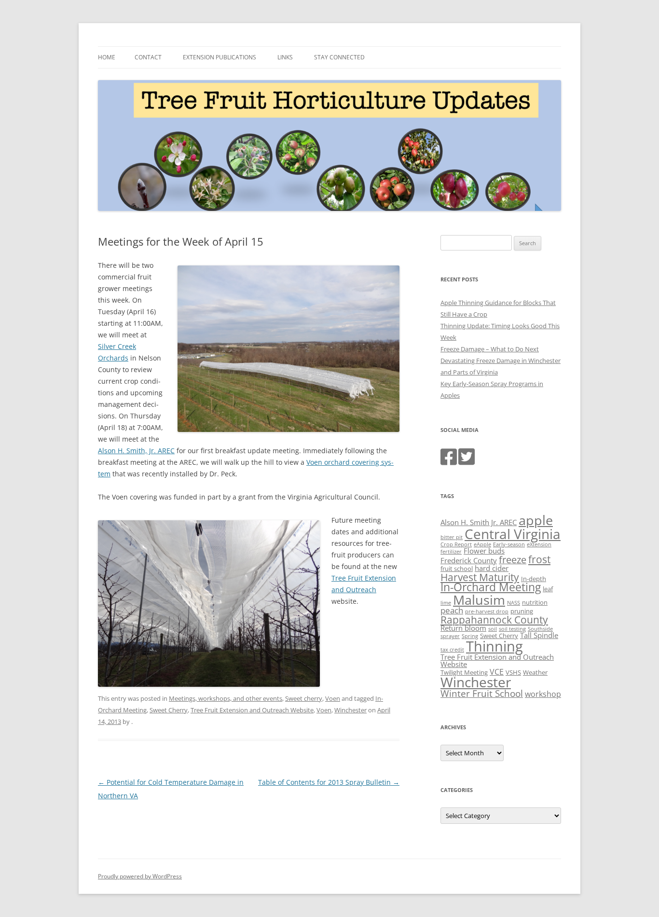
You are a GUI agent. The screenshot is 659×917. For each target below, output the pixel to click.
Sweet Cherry (169, 710)
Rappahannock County (494, 619)
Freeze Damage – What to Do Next (489, 349)
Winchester (350, 710)
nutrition (535, 602)
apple (536, 520)
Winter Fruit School (481, 693)
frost (539, 559)
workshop (543, 694)
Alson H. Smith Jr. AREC (478, 522)
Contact (148, 57)
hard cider (491, 568)
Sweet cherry (303, 698)
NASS (513, 602)
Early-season (509, 544)
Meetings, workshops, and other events (225, 698)
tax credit (452, 649)
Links (285, 57)
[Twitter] (466, 461)
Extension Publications (219, 57)
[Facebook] (448, 461)
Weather (535, 672)
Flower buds (484, 551)
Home (106, 57)
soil (492, 628)
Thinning (494, 646)
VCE (497, 672)
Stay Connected (339, 57)
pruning (521, 611)
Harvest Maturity (479, 577)
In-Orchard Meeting (490, 587)
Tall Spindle (539, 635)
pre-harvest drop (486, 611)
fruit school (456, 568)
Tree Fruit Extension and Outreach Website (252, 710)
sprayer (450, 636)
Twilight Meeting (464, 672)
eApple (482, 544)
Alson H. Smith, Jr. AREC (136, 450)
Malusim (479, 600)
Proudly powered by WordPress (140, 876)
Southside (540, 628)
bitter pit (451, 537)
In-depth (533, 578)
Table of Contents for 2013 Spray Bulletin (328, 782)
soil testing (512, 628)
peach (451, 610)
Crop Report (456, 544)
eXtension (539, 544)
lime (445, 602)
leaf (548, 588)
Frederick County (468, 560)
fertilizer (451, 551)
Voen (332, 698)
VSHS (513, 672)
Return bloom (463, 628)
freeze (512, 559)
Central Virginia (513, 534)
